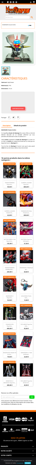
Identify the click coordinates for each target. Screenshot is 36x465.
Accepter (28, 463)
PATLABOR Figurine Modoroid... (26, 382)
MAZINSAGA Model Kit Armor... (9, 353)
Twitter (11, 3)
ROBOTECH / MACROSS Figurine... (10, 382)
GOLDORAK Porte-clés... (26, 297)
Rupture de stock (18, 108)
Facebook (8, 3)
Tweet (13, 117)
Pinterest (18, 117)
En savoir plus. (20, 463)
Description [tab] (7, 126)
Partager (9, 117)
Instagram (16, 3)
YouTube (13, 3)
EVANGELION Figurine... (10, 325)
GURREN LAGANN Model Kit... (10, 212)
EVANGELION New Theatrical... (26, 212)
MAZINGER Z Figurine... (9, 297)
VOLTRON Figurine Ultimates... (26, 240)
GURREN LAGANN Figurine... (26, 183)
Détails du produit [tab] (20, 126)
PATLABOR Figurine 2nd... (26, 325)
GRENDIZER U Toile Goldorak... (26, 353)
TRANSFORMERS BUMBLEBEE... (10, 268)
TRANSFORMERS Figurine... (10, 183)
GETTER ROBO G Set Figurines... (10, 240)
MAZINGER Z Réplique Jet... (26, 268)
